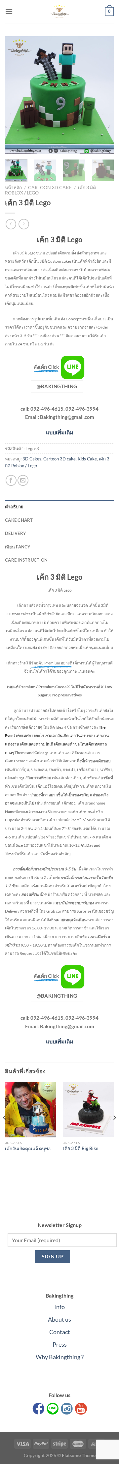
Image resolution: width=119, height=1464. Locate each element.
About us (59, 1319)
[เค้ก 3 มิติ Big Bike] (88, 1109)
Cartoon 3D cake (50, 187)
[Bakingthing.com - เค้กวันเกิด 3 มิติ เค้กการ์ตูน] (59, 11)
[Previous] (15, 95)
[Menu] (9, 11)
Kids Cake (87, 458)
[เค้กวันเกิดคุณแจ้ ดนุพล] (30, 1109)
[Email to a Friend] (23, 480)
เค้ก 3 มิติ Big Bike (80, 1148)
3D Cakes (31, 458)
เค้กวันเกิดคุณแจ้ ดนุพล (28, 1148)
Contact (59, 1331)
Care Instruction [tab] (26, 560)
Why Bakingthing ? (60, 1357)
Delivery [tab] (15, 533)
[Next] (103, 95)
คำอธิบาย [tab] (14, 506)
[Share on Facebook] (11, 480)
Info (59, 1306)
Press (60, 1344)
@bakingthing (57, 386)
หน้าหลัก (13, 187)
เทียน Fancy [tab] (18, 546)
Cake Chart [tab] (19, 520)
